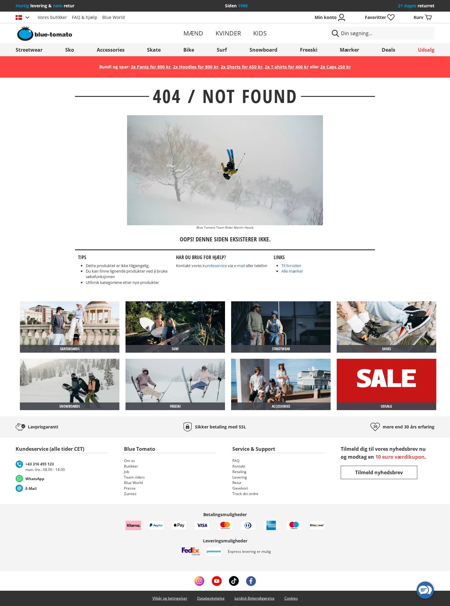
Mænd (193, 33)
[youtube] (217, 581)
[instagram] (199, 581)
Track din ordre (245, 493)
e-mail (239, 265)
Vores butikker (52, 17)
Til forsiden (291, 265)
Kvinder (228, 33)
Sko (69, 49)
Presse (130, 488)
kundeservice (215, 265)
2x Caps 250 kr (335, 67)
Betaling (239, 471)
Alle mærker (292, 271)
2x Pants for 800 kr (151, 67)
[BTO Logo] (84, 33)
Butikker (131, 466)
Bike (188, 49)
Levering (239, 477)
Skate (154, 49)
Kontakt (238, 466)
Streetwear (29, 49)
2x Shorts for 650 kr (241, 67)
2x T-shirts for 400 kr (287, 67)
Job (126, 471)
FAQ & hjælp (84, 17)
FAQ (235, 460)
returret (416, 6)
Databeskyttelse (211, 598)
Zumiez (130, 493)
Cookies (291, 598)
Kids (260, 33)
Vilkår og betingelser (169, 598)
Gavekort (240, 488)
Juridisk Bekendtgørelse (254, 598)
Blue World (113, 17)
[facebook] (251, 581)
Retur (237, 482)
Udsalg (426, 49)
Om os (129, 460)
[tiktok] (234, 581)
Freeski (308, 49)
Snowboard (263, 49)
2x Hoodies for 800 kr (195, 67)
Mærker (349, 49)
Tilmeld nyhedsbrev (379, 472)
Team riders (134, 477)
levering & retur (45, 6)
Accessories (111, 49)
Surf (222, 49)
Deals (388, 49)
